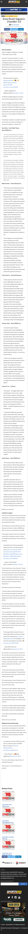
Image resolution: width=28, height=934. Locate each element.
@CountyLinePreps (13, 549)
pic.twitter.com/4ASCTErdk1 (11, 643)
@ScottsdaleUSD (7, 85)
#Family (14, 82)
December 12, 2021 (18, 93)
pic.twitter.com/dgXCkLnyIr (10, 750)
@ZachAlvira (6, 554)
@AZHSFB (13, 554)
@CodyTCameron (8, 551)
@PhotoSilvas (17, 556)
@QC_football (19, 636)
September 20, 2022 (17, 564)
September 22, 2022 (15, 756)
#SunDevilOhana (8, 748)
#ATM (20, 549)
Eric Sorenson (15, 24)
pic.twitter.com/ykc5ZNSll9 (10, 87)
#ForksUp (15, 745)
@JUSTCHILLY (17, 551)
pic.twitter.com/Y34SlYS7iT (10, 558)
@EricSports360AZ (8, 556)
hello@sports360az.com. (7, 878)
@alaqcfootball (10, 638)
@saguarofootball (8, 80)
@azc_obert (19, 554)
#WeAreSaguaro (7, 82)
